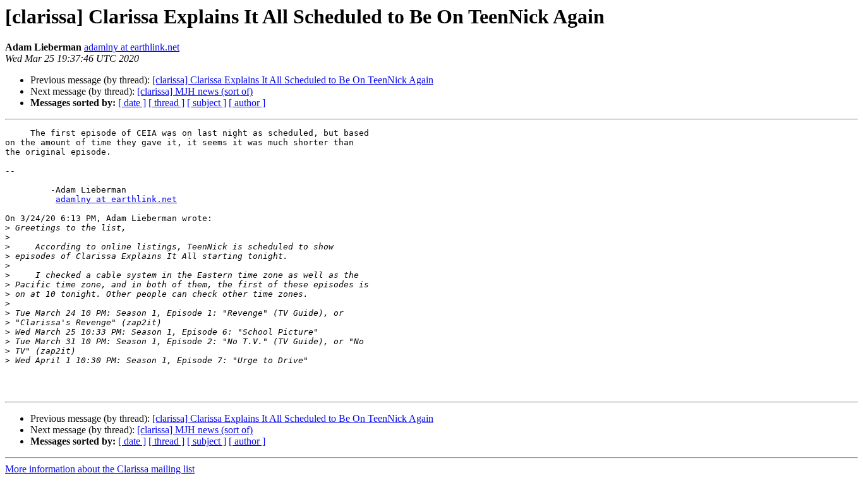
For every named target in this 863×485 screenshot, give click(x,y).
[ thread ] (166, 102)
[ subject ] (206, 102)
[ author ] (247, 102)
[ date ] (132, 102)
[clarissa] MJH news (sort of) (195, 91)
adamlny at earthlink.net (131, 47)
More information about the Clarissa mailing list (100, 469)
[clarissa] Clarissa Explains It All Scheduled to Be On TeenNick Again (292, 80)
